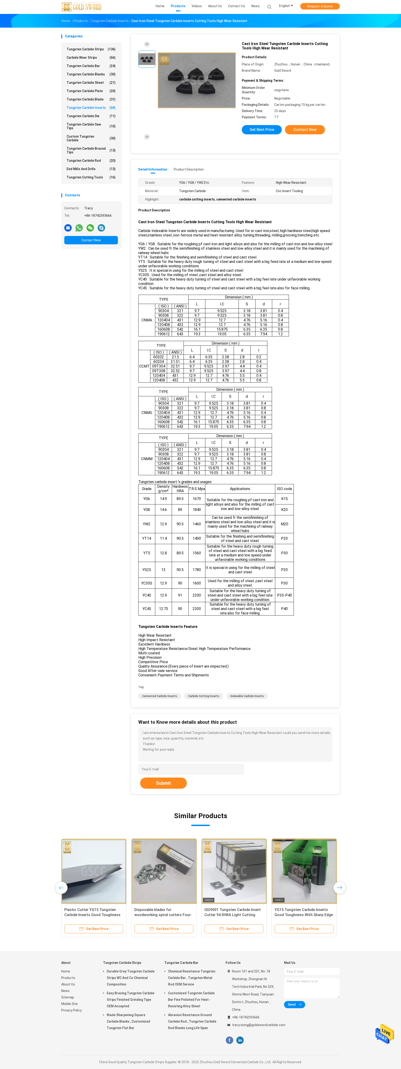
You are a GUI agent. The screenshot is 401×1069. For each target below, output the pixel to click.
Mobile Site (69, 1004)
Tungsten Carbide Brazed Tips (91, 150)
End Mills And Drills (91, 169)
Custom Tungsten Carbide (91, 138)
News (65, 991)
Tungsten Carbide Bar (91, 66)
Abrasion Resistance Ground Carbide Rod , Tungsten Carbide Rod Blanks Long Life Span (192, 1021)
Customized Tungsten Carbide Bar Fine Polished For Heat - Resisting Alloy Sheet (191, 999)
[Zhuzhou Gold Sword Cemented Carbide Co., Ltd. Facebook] (229, 1040)
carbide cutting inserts (203, 696)
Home (65, 971)
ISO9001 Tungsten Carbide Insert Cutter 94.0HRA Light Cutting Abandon (232, 915)
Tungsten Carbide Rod (91, 160)
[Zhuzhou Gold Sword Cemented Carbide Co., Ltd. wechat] (90, 227)
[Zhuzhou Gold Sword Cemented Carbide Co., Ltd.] (81, 7)
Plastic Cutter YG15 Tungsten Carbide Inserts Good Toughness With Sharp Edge (92, 915)
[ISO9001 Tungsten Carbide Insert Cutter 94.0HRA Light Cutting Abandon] (234, 871)
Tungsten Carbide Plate (91, 91)
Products (68, 978)
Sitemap (67, 997)
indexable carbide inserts (247, 696)
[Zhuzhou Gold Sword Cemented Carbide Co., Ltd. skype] (101, 227)
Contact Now (91, 240)
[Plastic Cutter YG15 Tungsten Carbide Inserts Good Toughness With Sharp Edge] (93, 871)
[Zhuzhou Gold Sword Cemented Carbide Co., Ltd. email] (68, 227)
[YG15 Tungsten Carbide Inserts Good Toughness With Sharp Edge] (304, 871)
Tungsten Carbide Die (91, 116)
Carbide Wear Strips (91, 57)
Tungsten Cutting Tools (91, 177)
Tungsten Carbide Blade (91, 99)
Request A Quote (320, 6)
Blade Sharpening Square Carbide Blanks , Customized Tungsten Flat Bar (128, 1021)
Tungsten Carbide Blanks (91, 74)
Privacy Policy (71, 1010)
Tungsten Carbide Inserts (91, 108)
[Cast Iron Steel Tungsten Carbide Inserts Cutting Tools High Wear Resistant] (197, 81)
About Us (68, 984)
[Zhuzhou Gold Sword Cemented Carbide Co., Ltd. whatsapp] (79, 227)
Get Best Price (262, 129)
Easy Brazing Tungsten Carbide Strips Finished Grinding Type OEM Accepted (130, 999)
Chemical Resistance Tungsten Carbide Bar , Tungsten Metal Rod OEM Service (191, 977)
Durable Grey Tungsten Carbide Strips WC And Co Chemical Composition (131, 977)
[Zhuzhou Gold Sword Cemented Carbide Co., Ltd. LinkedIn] (240, 1040)
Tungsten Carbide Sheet (91, 82)
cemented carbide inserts (159, 696)
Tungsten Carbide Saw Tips (91, 126)
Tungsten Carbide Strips (91, 49)
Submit (163, 783)
